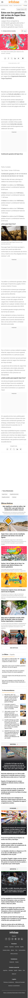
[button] (2, 2)
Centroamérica (22, 950)
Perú (16, 950)
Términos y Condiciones (8, 982)
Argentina (11, 946)
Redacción (11, 962)
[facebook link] (6, 939)
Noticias (14, 497)
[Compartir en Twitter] (11, 58)
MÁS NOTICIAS (14, 648)
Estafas (9, 5)
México (12, 950)
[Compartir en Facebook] (8, 58)
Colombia (17, 946)
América (6, 946)
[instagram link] (12, 939)
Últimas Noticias (14, 953)
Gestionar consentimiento (14, 985)
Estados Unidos (6, 950)
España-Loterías (5, 497)
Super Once (4, 494)
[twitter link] (9, 939)
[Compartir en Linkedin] (15, 58)
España (3, 9)
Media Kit (14, 973)
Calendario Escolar (16, 5)
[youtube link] (15, 939)
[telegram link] (19, 939)
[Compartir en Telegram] (18, 58)
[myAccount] (25, 2)
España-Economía (14, 494)
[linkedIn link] (22, 939)
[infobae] (14, 2)
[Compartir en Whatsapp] (5, 58)
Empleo (17, 962)
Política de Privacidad (20, 982)
